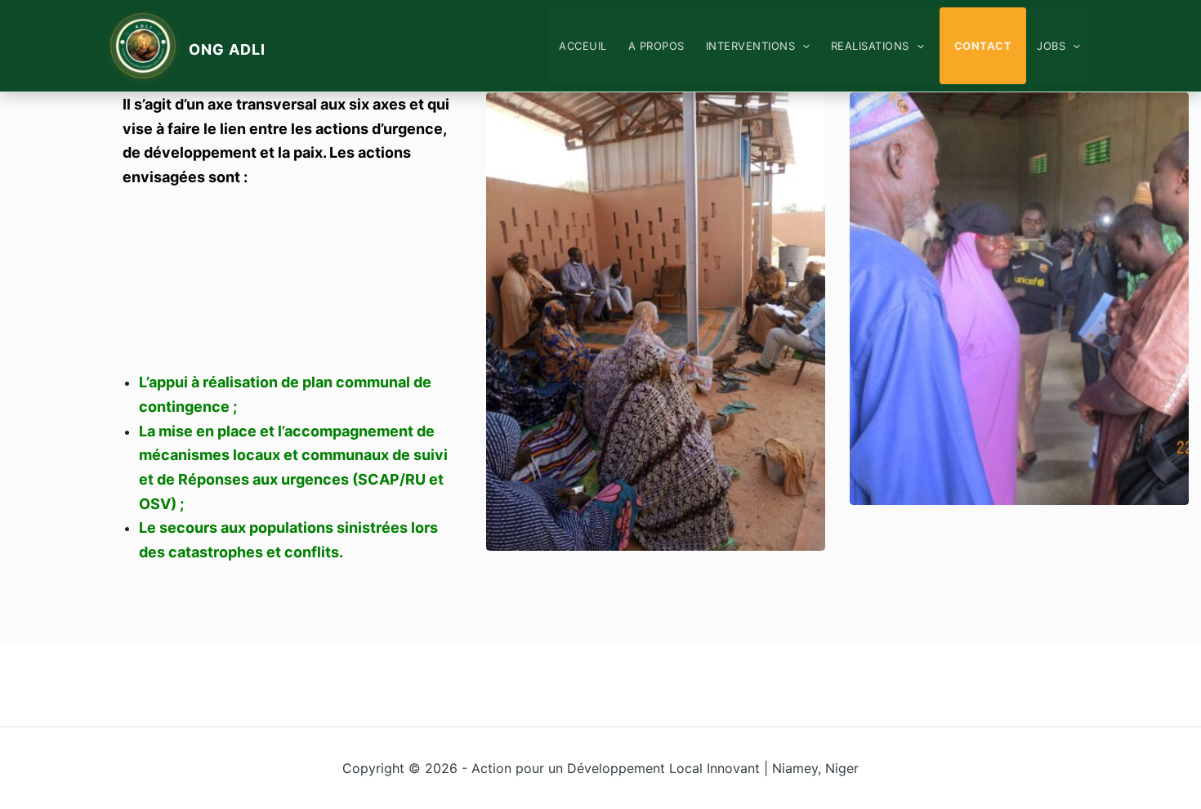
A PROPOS (656, 45)
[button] (802, 45)
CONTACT (983, 45)
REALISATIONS (870, 45)
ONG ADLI (227, 49)
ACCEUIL (583, 45)
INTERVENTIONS (751, 45)
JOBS (1051, 45)
